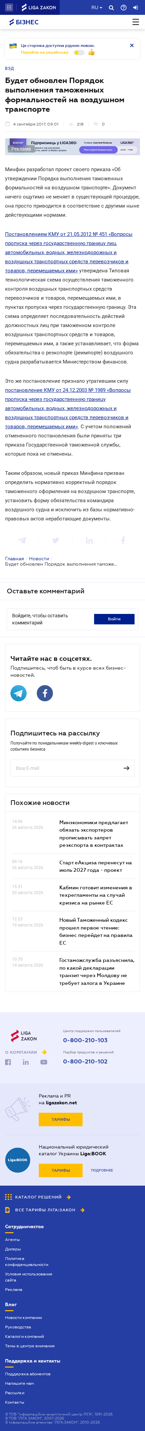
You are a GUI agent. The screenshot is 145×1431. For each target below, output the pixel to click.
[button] (9, 7)
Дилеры (13, 1249)
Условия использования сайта (28, 1277)
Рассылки (14, 1392)
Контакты (14, 1402)
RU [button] (94, 7)
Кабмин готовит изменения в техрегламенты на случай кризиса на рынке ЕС (95, 895)
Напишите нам (19, 1383)
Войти (114, 619)
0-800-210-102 (85, 1062)
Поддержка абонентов (28, 1374)
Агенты (12, 1239)
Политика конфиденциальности (26, 1261)
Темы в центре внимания (30, 1346)
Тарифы (61, 1119)
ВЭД (9, 68)
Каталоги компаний (24, 1336)
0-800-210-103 (85, 1040)
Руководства (18, 1327)
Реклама (13, 1289)
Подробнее (102, 1170)
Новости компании (23, 1317)
